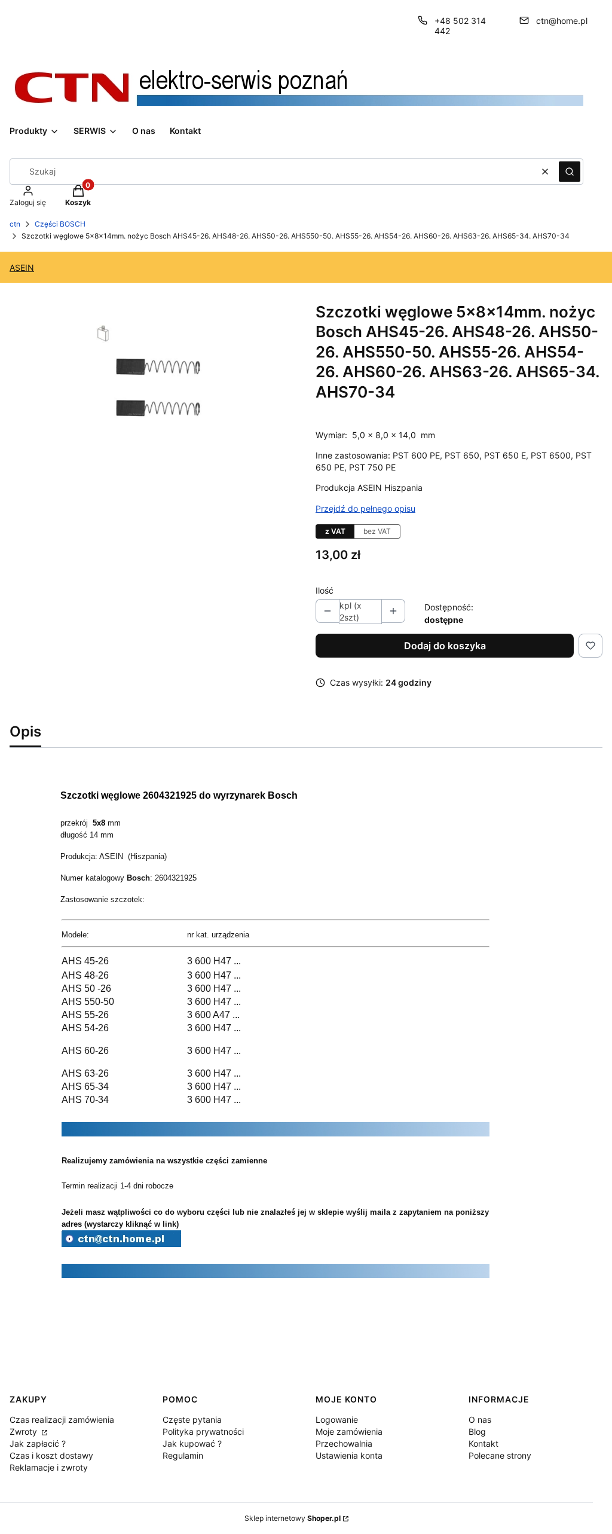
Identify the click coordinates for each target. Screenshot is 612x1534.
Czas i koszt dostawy (51, 1455)
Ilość (324, 590)
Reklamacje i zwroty (49, 1467)
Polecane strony (500, 1455)
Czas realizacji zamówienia (62, 1419)
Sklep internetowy (292, 1518)
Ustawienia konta (349, 1455)
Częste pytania (192, 1419)
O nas (480, 1419)
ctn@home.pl (561, 21)
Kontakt (483, 1443)
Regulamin (183, 1455)
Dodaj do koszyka (445, 646)
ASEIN (22, 267)
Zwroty (24, 1431)
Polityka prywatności (203, 1431)
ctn (15, 223)
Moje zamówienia (349, 1431)
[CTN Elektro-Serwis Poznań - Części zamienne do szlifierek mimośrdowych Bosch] (121, 1243)
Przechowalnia (344, 1443)
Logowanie (337, 1419)
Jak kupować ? (192, 1443)
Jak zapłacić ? (38, 1443)
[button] (569, 171)
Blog (477, 1431)
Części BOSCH (60, 223)
